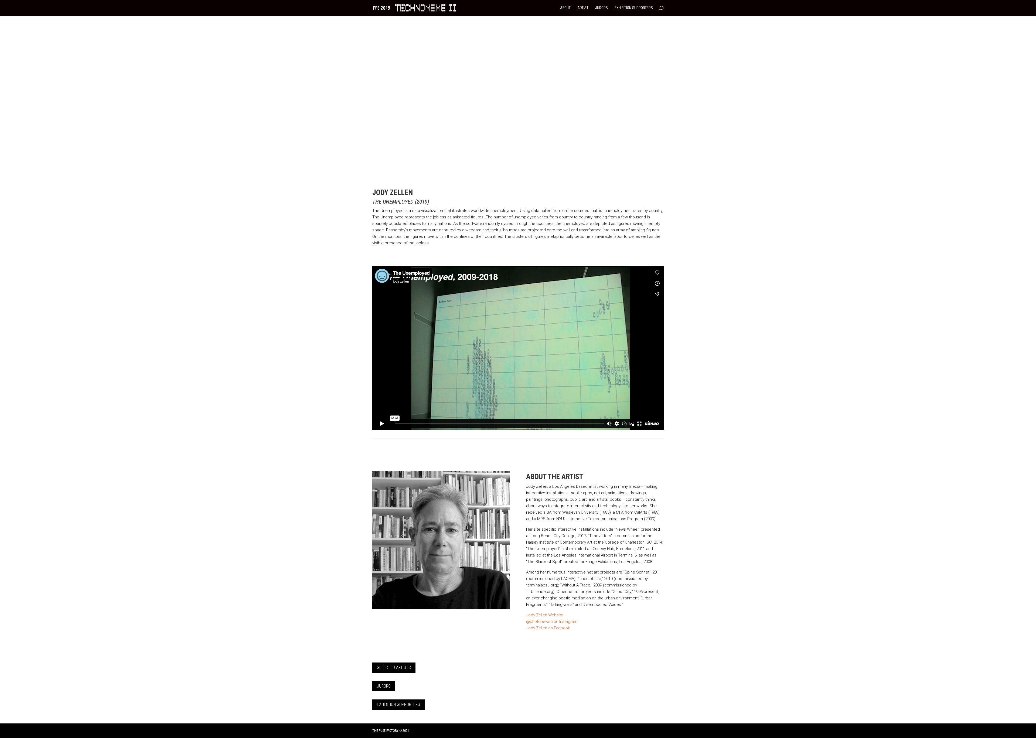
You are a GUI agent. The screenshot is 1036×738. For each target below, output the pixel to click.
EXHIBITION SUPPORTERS (634, 8)
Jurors (384, 686)
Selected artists (394, 667)
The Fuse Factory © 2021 (390, 731)
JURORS (601, 8)
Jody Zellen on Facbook (548, 628)
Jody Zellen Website (544, 615)
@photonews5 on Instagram (551, 621)
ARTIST (582, 8)
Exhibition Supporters (398, 704)
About (565, 8)
